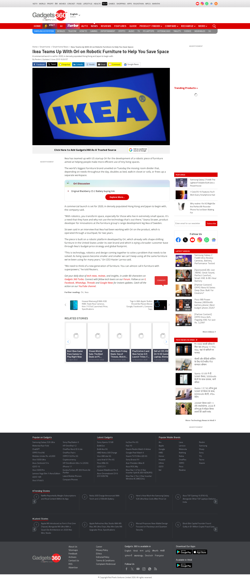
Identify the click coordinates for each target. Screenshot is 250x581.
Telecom (72, 31)
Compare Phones (70, 480)
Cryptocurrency (69, 460)
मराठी (162, 551)
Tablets (177, 31)
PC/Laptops (148, 31)
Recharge (187, 26)
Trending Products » (186, 88)
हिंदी (56, 4)
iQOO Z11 (101, 467)
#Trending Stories (41, 491)
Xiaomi (202, 463)
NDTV (35, 4)
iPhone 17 (67, 467)
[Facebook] (178, 239)
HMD (161, 453)
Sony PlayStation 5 (71, 442)
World (42, 4)
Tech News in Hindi (185, 339)
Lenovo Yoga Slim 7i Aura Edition (46, 474)
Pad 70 (129, 446)
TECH (104, 4)
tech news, (92, 275)
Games (112, 4)
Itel (160, 470)
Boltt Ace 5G (102, 449)
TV (139, 31)
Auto (84, 26)
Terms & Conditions (105, 561)
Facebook (69, 282)
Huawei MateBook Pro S (107, 470)
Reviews (106, 26)
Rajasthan (138, 4)
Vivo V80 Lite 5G (104, 456)
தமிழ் (147, 551)
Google (162, 449)
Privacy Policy (102, 550)
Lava (181, 442)
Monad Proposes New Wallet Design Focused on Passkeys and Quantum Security (152, 527)
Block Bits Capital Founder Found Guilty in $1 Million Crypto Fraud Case (198, 525)
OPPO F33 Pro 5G (70, 456)
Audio (131, 31)
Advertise (73, 568)
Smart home (45, 47)
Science (187, 31)
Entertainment (108, 31)
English (128, 551)
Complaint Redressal (105, 564)
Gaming (93, 31)
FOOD (79, 4)
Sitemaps (73, 550)
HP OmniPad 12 (69, 446)
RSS (70, 564)
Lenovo (182, 446)
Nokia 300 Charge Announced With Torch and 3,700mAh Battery (104, 497)
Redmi (202, 442)
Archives (72, 557)
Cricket (71, 4)
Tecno (201, 460)
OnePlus (182, 460)
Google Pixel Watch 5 (135, 453)
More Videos (209, 331)
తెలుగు (155, 551)
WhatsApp (80, 282)
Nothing (182, 453)
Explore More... (117, 197)
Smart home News (61, 47)
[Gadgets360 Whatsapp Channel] (206, 239)
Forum (126, 279)
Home (37, 26)
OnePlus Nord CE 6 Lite (72, 449)
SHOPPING (121, 4)
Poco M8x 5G (102, 463)
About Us (73, 547)
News (94, 26)
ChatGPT (36, 449)
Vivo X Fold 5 (38, 481)
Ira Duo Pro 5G (132, 442)
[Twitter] (185, 239)
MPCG (148, 4)
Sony (201, 453)
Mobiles (61, 31)
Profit (50, 4)
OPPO (181, 463)
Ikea (86, 292)
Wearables (199, 31)
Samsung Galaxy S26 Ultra (43, 442)
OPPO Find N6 (38, 453)
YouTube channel (87, 286)
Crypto (121, 31)
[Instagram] (199, 239)
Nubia (181, 456)
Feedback (73, 554)
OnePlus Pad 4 (69, 453)
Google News (106, 282)
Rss (155, 568)
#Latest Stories (40, 519)
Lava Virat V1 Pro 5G (105, 460)
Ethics (99, 554)
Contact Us (74, 561)
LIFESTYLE (87, 4)
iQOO (161, 467)
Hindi (135, 551)
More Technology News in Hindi (200, 420)
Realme (182, 470)
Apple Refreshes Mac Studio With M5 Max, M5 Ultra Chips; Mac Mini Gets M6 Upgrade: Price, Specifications (105, 527)
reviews (101, 275)
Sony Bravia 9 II (132, 460)
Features (120, 26)
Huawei (162, 460)
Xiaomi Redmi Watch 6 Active (138, 449)
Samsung (203, 446)
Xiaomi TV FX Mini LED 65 (136, 456)
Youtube (138, 568)
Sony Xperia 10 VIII (105, 442)
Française (159, 556)
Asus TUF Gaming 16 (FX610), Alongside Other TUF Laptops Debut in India (199, 499)
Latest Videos (183, 251)
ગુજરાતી (128, 556)
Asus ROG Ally (132, 467)
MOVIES (62, 4)
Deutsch (149, 556)
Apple (161, 446)
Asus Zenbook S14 (40, 463)
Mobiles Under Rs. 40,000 (43, 456)
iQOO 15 (36, 467)
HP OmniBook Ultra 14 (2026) (75, 463)
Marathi (156, 4)
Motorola (183, 449)
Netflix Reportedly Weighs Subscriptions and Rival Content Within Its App (58, 497)
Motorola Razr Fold (40, 446)
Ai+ (160, 442)
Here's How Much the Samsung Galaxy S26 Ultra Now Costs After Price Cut (152, 497)
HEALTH (97, 4)
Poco (181, 467)
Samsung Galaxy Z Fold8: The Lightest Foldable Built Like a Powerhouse (202, 183)
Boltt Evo (101, 446)
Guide (133, 26)
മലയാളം (138, 556)
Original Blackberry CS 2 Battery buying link (93, 191)
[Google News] (213, 239)
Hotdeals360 (163, 31)
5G (209, 31)
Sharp (201, 449)
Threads (91, 282)
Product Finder (150, 26)
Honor (161, 456)
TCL (200, 456)
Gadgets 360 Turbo (74, 279)
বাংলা (141, 551)
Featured (181, 174)
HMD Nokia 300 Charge (107, 453)
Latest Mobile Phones (72, 476)
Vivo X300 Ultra (39, 460)
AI (61, 26)
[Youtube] (192, 239)
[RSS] (216, 3)
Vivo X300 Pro (38, 470)
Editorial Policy (102, 557)
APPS (129, 4)
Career (99, 547)
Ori (82, 292)
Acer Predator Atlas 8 (135, 463)
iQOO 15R (36, 477)
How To (83, 31)
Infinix (161, 463)
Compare (170, 26)
